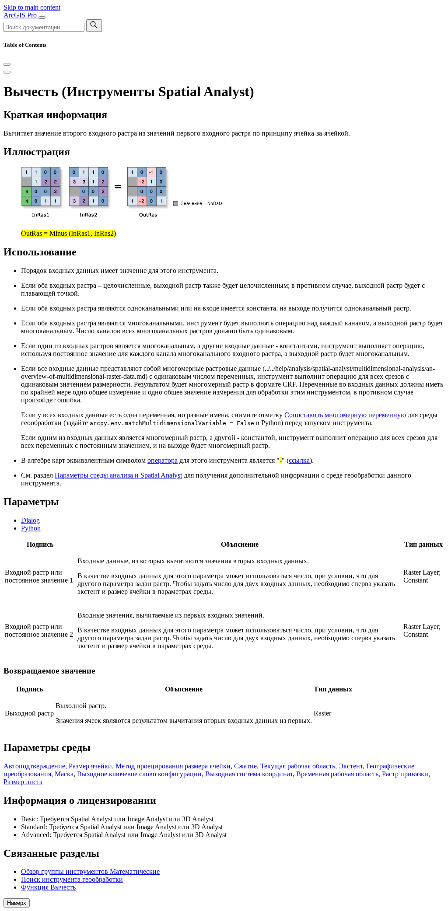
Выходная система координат (249, 774)
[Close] (7, 64)
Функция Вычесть (48, 887)
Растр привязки (405, 774)
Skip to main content (32, 7)
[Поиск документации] (94, 25)
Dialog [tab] (30, 520)
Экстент (351, 766)
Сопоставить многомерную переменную (345, 415)
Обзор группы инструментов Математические (90, 871)
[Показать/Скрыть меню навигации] (42, 17)
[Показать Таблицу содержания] (7, 72)
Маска (64, 774)
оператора (162, 460)
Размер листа (23, 781)
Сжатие (245, 766)
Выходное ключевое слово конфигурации (139, 774)
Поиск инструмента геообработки (72, 879)
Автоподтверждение (34, 766)
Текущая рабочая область (297, 766)
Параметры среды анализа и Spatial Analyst (118, 475)
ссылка (299, 460)
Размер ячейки (90, 766)
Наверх (16, 903)
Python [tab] (31, 528)
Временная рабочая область (337, 774)
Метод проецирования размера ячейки (173, 766)
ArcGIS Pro (21, 15)
